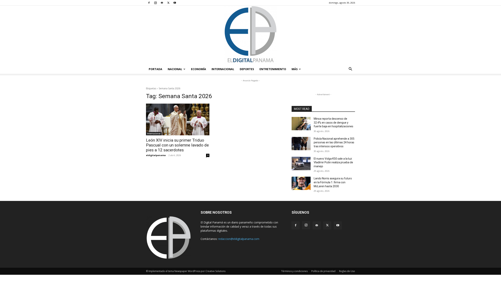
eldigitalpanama (156, 155)
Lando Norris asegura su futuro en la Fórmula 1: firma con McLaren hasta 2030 (333, 182)
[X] (168, 2)
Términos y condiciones (294, 271)
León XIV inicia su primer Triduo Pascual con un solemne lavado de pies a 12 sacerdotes (177, 145)
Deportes (247, 69)
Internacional (223, 69)
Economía (198, 69)
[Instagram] (155, 2)
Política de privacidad (323, 271)
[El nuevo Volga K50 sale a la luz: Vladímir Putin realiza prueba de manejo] (301, 163)
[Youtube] (175, 2)
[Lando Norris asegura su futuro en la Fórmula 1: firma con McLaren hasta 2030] (301, 183)
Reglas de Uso (347, 271)
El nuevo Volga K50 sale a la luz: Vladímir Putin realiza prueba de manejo (333, 162)
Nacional (175, 69)
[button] (350, 69)
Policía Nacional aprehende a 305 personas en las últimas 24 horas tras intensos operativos (334, 142)
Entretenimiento (273, 69)
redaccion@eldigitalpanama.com (238, 239)
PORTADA (155, 69)
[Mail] (162, 2)
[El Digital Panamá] (250, 35)
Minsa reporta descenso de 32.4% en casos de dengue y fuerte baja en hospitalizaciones (333, 122)
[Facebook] (149, 2)
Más (295, 69)
